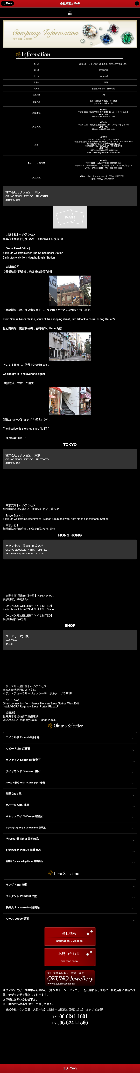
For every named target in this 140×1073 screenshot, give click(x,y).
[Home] (137, 3)
